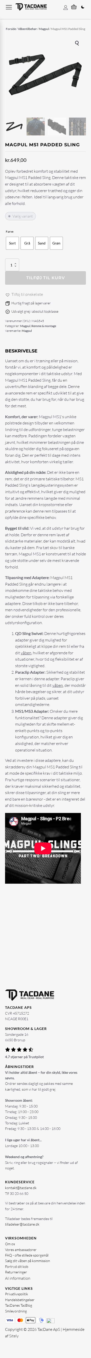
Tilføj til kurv (45, 277)
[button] (77, 43)
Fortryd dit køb (16, 1266)
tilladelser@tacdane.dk (22, 1224)
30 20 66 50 (19, 1193)
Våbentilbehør (27, 29)
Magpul (44, 29)
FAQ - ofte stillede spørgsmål (27, 1255)
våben (26, 652)
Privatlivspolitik (16, 1294)
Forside (11, 29)
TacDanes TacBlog (18, 1305)
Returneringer (16, 1272)
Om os (10, 1244)
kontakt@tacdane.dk (21, 1188)
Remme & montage (43, 326)
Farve (9, 231)
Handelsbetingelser (20, 1300)
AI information (17, 1278)
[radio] (12, 243)
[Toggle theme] (82, 7)
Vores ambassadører (21, 1249)
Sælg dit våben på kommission (27, 1261)
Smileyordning (16, 1311)
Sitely (14, 1335)
